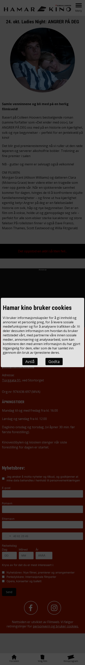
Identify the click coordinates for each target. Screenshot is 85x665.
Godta (54, 361)
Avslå (30, 361)
